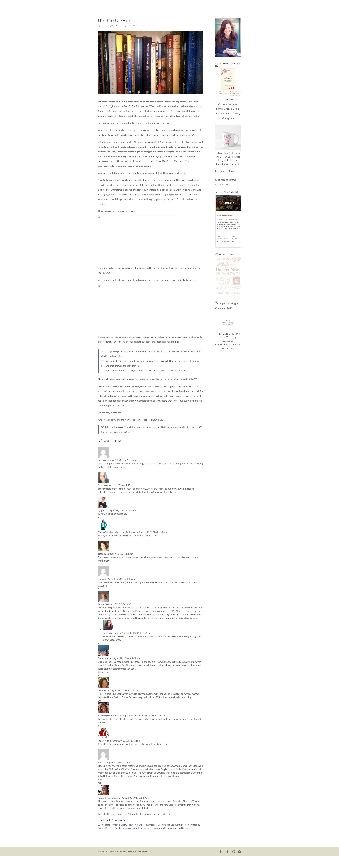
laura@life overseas (108, 797)
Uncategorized (125, 26)
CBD (228, 113)
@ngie (101, 510)
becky (101, 460)
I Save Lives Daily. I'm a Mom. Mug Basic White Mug (228, 157)
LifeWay (236, 113)
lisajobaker (232, 160)
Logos (138, 336)
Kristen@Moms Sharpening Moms (115, 715)
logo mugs (227, 163)
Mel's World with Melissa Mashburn (116, 532)
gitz (100, 553)
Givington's (228, 118)
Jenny (101, 578)
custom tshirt (231, 344)
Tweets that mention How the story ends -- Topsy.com (127, 824)
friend (103, 142)
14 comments (138, 26)
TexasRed (103, 740)
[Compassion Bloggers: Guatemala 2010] (228, 308)
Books (213, 5)
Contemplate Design (137, 851)
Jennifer (102, 690)
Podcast (224, 5)
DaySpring (232, 103)
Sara (100, 485)
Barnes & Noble (224, 108)
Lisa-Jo (166, 5)
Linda (101, 604)
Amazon (222, 103)
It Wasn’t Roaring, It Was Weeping (190, 5)
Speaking (236, 5)
